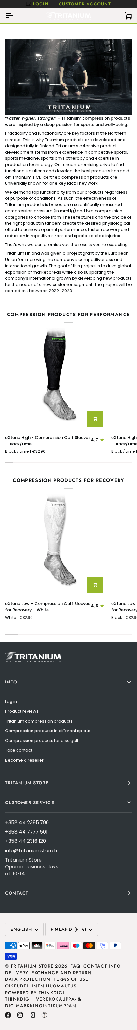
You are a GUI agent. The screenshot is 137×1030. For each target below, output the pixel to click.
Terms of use (71, 979)
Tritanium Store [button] (27, 782)
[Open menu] (14, 15)
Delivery (16, 973)
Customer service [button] (29, 802)
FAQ (75, 966)
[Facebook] (8, 1015)
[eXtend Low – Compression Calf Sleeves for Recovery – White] (55, 544)
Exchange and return (62, 973)
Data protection (28, 979)
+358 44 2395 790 (27, 822)
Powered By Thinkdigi (34, 992)
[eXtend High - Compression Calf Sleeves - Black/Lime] (55, 378)
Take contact (18, 750)
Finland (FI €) (68, 929)
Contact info (102, 966)
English (21, 929)
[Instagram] (20, 1015)
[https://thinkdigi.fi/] (44, 1015)
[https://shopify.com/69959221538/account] (32, 1015)
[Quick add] (95, 419)
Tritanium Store (32, 966)
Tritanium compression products (39, 721)
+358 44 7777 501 (26, 831)
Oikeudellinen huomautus (41, 986)
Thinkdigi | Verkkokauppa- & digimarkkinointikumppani (43, 1002)
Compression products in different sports (47, 731)
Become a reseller (24, 760)
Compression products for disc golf (41, 741)
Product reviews (22, 711)
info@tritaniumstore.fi (31, 850)
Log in (11, 702)
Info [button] (11, 682)
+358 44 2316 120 (25, 841)
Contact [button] (17, 893)
